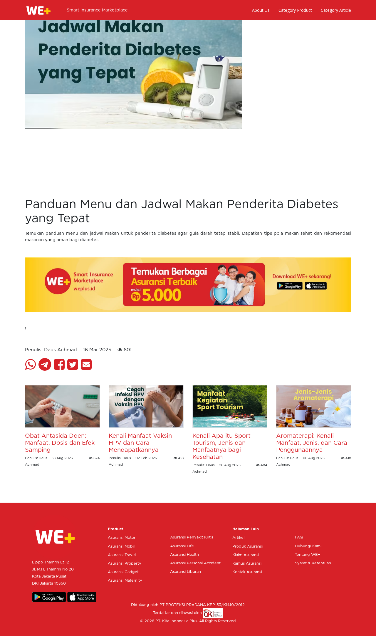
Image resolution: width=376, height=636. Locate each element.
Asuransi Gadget (123, 572)
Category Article (336, 10)
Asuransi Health (184, 555)
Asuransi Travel (122, 555)
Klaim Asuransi (245, 555)
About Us (261, 10)
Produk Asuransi (247, 546)
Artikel (238, 538)
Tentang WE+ (307, 555)
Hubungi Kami (308, 546)
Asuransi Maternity (125, 581)
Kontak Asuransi (247, 572)
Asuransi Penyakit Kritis (191, 537)
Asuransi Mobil (121, 546)
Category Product (295, 10)
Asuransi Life (182, 546)
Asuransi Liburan (185, 572)
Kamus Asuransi (246, 563)
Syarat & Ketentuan (313, 563)
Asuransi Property (124, 563)
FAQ (299, 537)
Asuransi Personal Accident (195, 563)
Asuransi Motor (121, 538)
